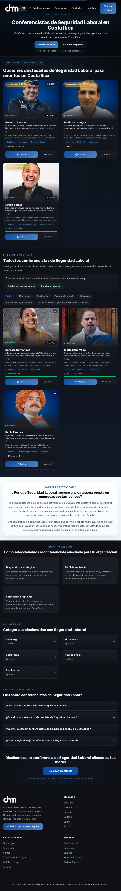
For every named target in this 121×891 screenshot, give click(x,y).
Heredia (68, 812)
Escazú (67, 826)
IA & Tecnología (11, 862)
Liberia (67, 821)
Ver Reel (52, 115)
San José (68, 802)
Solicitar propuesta (73, 44)
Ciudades (76, 8)
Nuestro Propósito (73, 857)
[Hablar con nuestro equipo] (115, 876)
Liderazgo (85, 296)
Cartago (68, 817)
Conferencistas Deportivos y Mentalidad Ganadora (63, 302)
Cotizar (23, 154)
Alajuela (68, 807)
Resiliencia (42, 296)
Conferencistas (41, 8)
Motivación (24, 296)
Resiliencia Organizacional (19, 302)
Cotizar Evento (108, 8)
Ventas (6, 852)
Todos (9, 296)
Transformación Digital (14, 857)
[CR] (12, 8)
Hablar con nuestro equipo (21, 286)
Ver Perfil (48, 154)
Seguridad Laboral (64, 296)
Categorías (60, 8)
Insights (91, 8)
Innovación (8, 848)
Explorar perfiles (46, 44)
